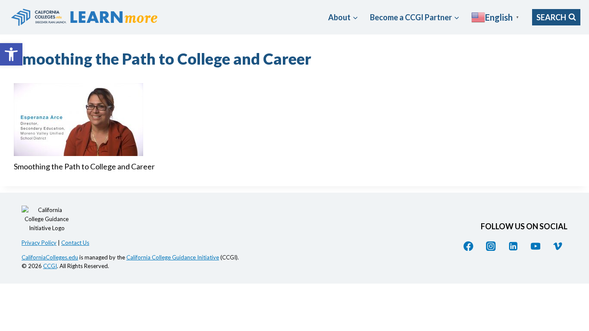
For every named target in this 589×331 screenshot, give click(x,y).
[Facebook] (468, 246)
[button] (11, 54)
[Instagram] (491, 246)
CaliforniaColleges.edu (50, 257)
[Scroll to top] (574, 251)
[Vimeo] (557, 246)
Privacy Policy (39, 242)
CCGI (50, 265)
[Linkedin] (513, 246)
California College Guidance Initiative (172, 257)
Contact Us (75, 242)
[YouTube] (535, 246)
